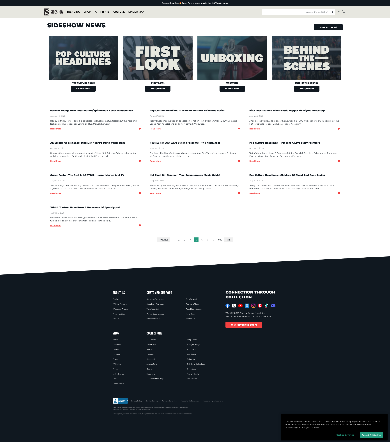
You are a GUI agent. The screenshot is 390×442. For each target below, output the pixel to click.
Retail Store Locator (194, 309)
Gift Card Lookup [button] (154, 319)
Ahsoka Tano (152, 364)
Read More (55, 128)
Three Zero (191, 369)
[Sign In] (339, 11)
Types (115, 359)
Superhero (151, 374)
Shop (87, 12)
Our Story (117, 299)
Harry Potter (192, 340)
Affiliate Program (120, 304)
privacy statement (149, 415)
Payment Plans (192, 304)
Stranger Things (193, 344)
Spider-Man (136, 12)
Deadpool (151, 359)
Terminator (191, 354)
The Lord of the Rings (155, 379)
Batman (150, 349)
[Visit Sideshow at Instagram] (253, 306)
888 (220, 240)
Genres (116, 349)
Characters (117, 344)
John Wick (191, 349)
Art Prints (102, 12)
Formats (116, 354)
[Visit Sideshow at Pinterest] (260, 306)
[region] (334, 427)
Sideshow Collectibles (196, 364)
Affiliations (117, 364)
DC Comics (151, 340)
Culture (119, 12)
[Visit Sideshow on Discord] (273, 305)
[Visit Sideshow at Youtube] (240, 306)
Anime (115, 369)
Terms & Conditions (169, 401)
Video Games (118, 374)
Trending (73, 12)
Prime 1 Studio (193, 374)
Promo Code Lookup (155, 314)
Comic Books (118, 384)
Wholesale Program (121, 309)
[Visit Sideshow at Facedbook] (227, 306)
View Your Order (153, 309)
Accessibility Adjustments (213, 401)
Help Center (191, 314)
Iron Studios (192, 379)
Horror (115, 379)
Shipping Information (155, 304)
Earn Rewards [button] (191, 299)
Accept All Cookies (371, 435)
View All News (328, 27)
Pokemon (191, 359)
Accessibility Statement (190, 401)
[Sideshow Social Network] (247, 306)
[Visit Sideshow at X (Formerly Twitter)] (234, 306)
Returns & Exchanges (155, 299)
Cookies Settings (152, 401)
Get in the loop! (247, 325)
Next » (229, 240)
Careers (116, 319)
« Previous (163, 240)
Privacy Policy (136, 401)
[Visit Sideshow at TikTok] (266, 306)
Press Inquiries (119, 314)
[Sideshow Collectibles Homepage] (53, 12)
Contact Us (190, 319)
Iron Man (150, 354)
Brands (115, 340)
